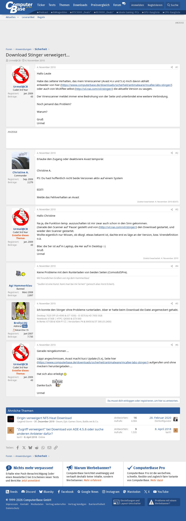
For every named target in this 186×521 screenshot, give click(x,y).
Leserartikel (28, 17)
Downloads (80, 5)
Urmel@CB (15, 60)
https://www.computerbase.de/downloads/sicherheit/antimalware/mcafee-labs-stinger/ (116, 85)
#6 (176, 344)
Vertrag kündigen (77, 504)
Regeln (41, 17)
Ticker (41, 5)
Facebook (67, 492)
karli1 (20, 437)
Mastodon (133, 492)
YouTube (163, 492)
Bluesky (48, 492)
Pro (25, 326)
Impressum (12, 504)
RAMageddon (60, 12)
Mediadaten (37, 504)
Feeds (14, 492)
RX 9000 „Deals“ (105, 12)
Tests (52, 5)
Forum (117, 5)
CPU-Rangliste (172, 12)
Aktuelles (11, 17)
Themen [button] (64, 5)
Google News (89, 492)
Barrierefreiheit (97, 504)
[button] (18, 17)
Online (42, 437)
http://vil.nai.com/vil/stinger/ (94, 88)
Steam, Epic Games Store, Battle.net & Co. (77, 421)
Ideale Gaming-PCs (128, 12)
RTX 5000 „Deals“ (81, 12)
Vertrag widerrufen (56, 504)
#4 (176, 266)
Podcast (43, 12)
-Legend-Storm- (25, 421)
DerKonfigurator (163, 421)
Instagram (113, 492)
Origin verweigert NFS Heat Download (44, 418)
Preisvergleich (100, 5)
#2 (176, 153)
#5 (176, 303)
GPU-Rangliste (152, 12)
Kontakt (24, 504)
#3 (176, 209)
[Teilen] (171, 67)
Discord (31, 492)
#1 (176, 67)
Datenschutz (12, 508)
